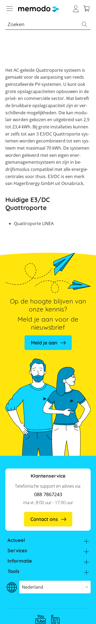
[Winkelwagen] (86, 8)
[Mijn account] (75, 8)
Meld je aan (44, 343)
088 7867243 (48, 494)
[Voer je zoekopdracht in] (84, 24)
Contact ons (44, 519)
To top (81, 612)
